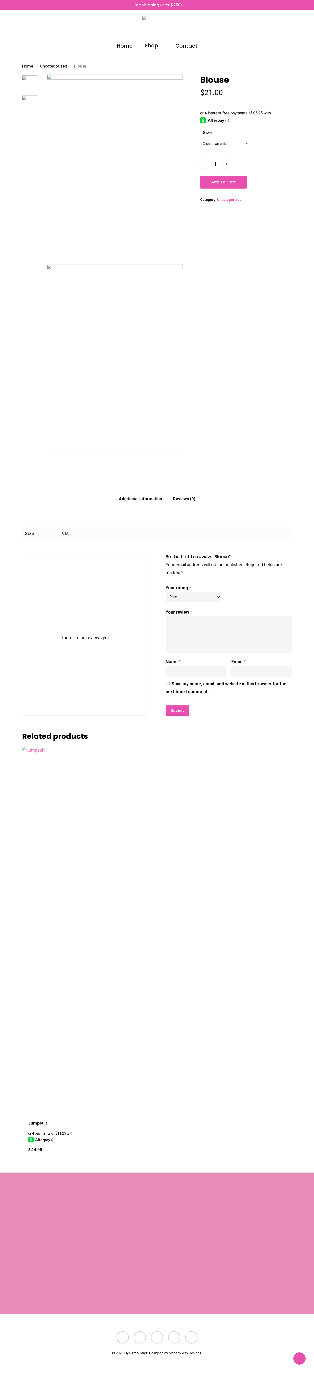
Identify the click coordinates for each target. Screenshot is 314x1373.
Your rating (178, 587)
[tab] (140, 498)
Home (27, 66)
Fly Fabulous (133, 1269)
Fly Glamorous (135, 1261)
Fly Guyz (129, 1277)
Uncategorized (53, 66)
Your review (179, 612)
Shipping (60, 1295)
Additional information (140, 498)
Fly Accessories (136, 1237)
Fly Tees (129, 1285)
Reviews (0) (184, 498)
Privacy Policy (51, 1303)
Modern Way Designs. (185, 1353)
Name (173, 661)
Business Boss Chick (141, 1222)
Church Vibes (134, 1230)
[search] (264, 27)
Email (238, 661)
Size (207, 132)
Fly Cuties (130, 1245)
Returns (41, 1295)
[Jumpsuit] (55, 930)
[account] (277, 27)
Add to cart (223, 182)
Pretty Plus (131, 1292)
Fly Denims (131, 1253)
